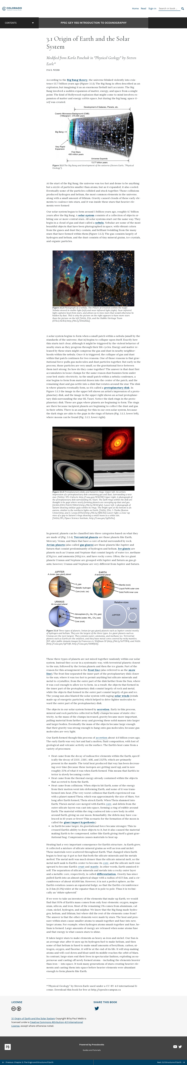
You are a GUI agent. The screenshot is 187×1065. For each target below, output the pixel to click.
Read (143, 8)
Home (135, 8)
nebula (99, 222)
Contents (11, 22)
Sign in (152, 8)
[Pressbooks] (8, 1047)
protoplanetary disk (117, 387)
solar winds (122, 695)
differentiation (106, 874)
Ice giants (124, 548)
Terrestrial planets (86, 537)
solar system (86, 215)
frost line (94, 670)
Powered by (91, 1044)
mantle (94, 866)
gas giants (86, 544)
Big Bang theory (77, 79)
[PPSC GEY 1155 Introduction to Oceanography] (12, 8)
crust (81, 866)
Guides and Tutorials (92, 1050)
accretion (103, 709)
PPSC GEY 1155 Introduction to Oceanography (93, 22)
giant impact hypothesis (79, 822)
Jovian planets (56, 544)
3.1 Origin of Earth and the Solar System (33, 1018)
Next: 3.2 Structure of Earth (169, 1062)
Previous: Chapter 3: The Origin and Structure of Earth (29, 1062)
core (108, 803)
